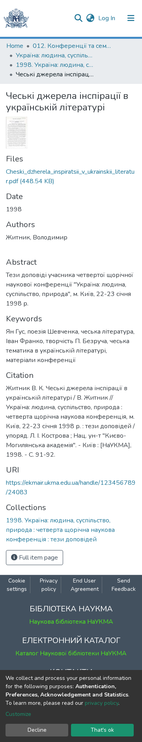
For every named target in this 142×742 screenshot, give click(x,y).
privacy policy (101, 703)
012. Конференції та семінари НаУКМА (72, 46)
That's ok (102, 730)
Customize (18, 714)
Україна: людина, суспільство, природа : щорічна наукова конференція (55, 55)
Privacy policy (49, 585)
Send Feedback (124, 585)
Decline (37, 730)
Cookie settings (17, 585)
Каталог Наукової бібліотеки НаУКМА (71, 653)
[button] (90, 18)
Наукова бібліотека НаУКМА (71, 621)
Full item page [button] (37, 557)
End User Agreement (85, 585)
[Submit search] (78, 18)
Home (14, 46)
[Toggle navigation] (131, 18)
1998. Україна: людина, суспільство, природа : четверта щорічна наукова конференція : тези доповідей (55, 65)
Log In (107, 18)
